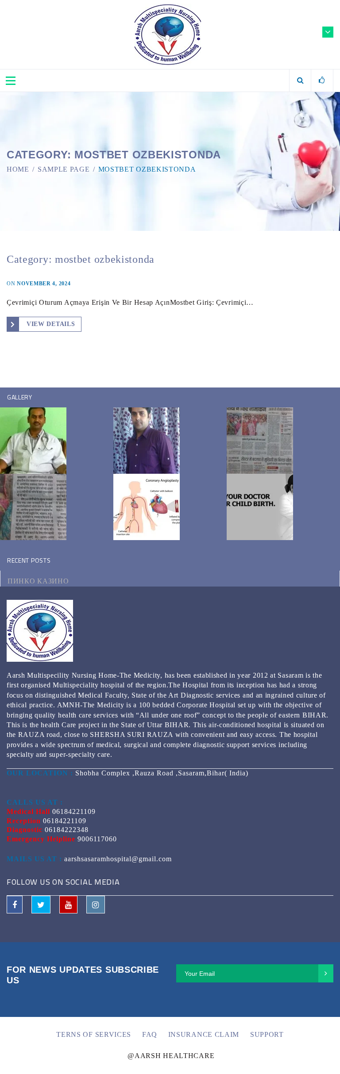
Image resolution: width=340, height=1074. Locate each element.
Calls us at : (35, 802)
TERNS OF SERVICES (93, 1034)
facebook (15, 904)
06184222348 (67, 829)
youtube (68, 904)
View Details (51, 324)
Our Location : (40, 773)
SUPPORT (267, 1034)
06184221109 (74, 811)
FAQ (149, 1034)
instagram (95, 904)
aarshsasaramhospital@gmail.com (118, 859)
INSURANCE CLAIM (204, 1034)
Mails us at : (34, 859)
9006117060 (97, 839)
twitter (40, 904)
